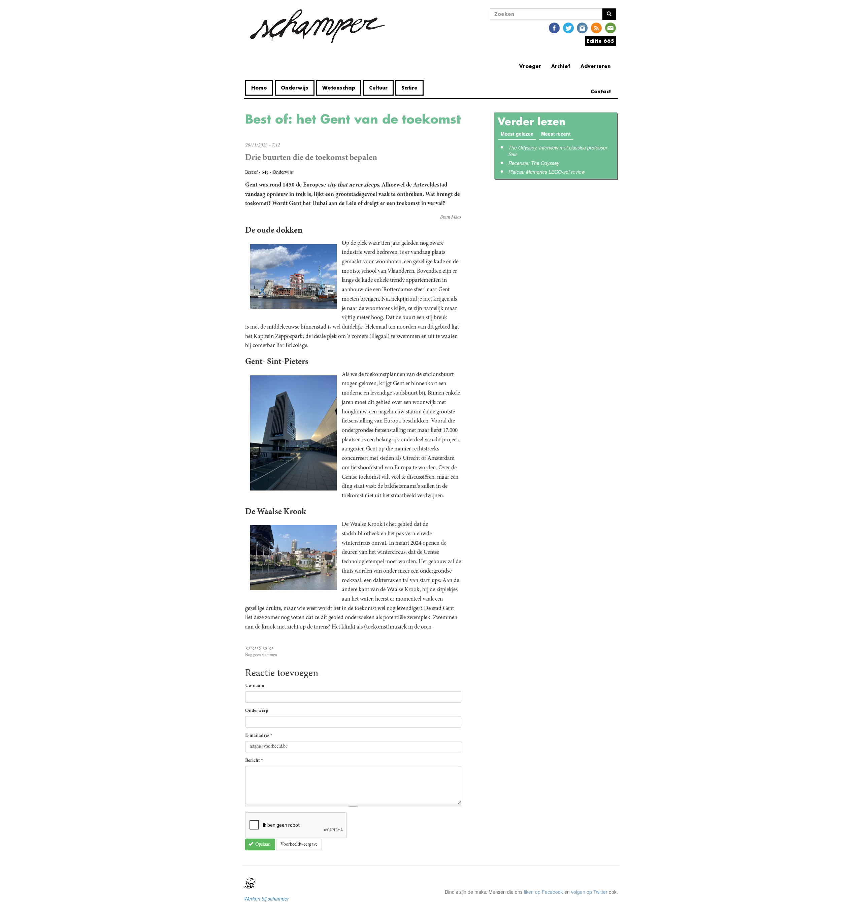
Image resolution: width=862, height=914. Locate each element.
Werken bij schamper (266, 898)
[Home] (317, 26)
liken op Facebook (543, 891)
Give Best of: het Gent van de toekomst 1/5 (248, 648)
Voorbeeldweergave (299, 844)
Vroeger (530, 66)
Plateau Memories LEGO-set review (546, 171)
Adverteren (596, 66)
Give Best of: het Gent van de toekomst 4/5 (265, 648)
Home (259, 87)
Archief (560, 66)
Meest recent (557, 133)
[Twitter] (568, 27)
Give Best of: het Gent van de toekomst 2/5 (254, 648)
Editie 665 (600, 41)
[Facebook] (554, 27)
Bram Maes (450, 217)
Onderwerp (256, 711)
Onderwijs (294, 87)
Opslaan (262, 844)
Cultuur (378, 87)
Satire (409, 87)
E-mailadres (258, 736)
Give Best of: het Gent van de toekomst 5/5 (271, 648)
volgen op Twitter (589, 891)
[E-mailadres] (610, 27)
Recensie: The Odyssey (533, 163)
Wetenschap (338, 87)
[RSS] (596, 27)
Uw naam (254, 686)
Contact (601, 91)
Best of (251, 172)
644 (265, 172)
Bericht (254, 760)
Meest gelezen (517, 133)
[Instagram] (582, 27)
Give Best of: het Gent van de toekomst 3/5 (259, 648)
